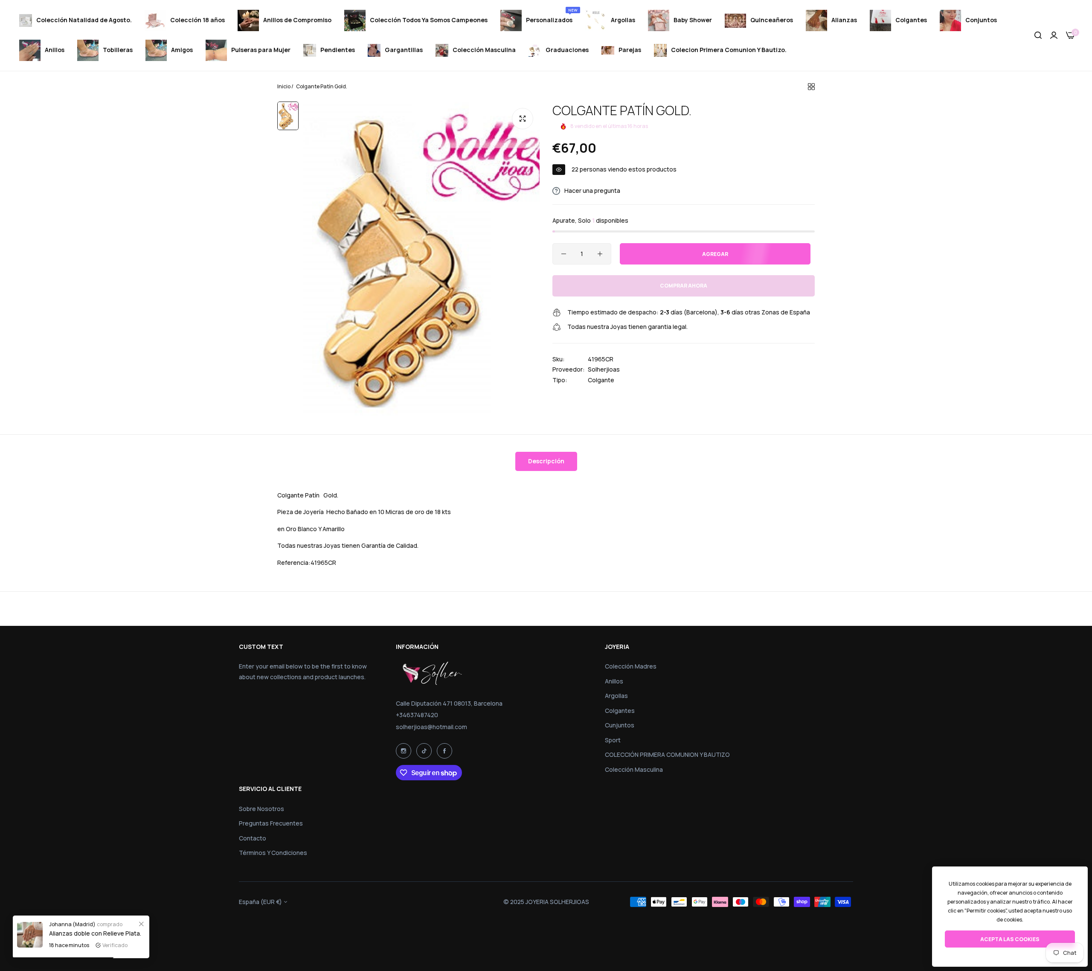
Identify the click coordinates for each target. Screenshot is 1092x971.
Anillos (614, 681)
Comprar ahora (683, 286)
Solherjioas (604, 370)
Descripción (546, 461)
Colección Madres (630, 666)
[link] (141, 923)
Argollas (616, 696)
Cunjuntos (619, 725)
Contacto (252, 838)
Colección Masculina (634, 769)
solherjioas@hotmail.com (431, 727)
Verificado (115, 945)
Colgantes (620, 710)
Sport (613, 740)
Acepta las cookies (1010, 939)
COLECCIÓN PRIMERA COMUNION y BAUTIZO (667, 754)
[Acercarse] (522, 118)
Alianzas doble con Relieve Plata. (95, 933)
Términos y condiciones (273, 853)
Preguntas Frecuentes (271, 823)
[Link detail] (403, 751)
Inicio (283, 86)
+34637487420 (417, 715)
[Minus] (563, 253)
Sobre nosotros (261, 809)
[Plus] (599, 253)
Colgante (601, 380)
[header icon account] (1053, 35)
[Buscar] (1038, 35)
